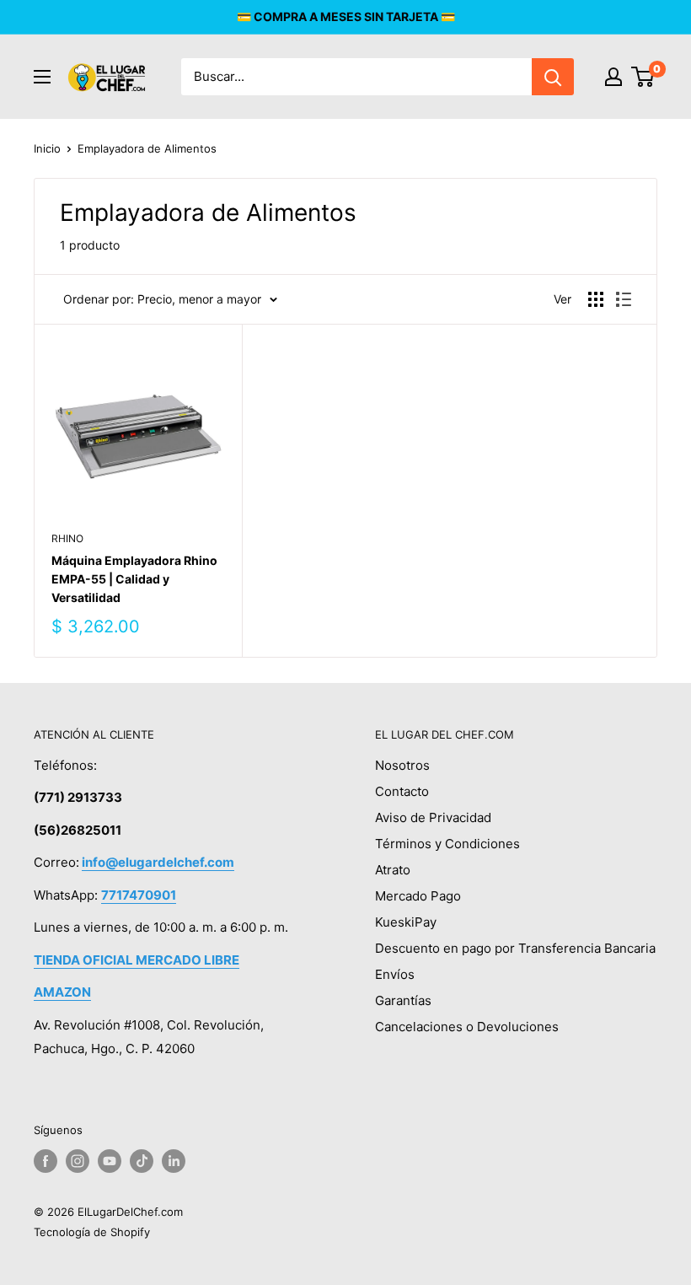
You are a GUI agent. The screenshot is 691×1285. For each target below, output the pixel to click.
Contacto (402, 791)
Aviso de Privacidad (433, 817)
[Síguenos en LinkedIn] (173, 1161)
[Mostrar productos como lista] (623, 299)
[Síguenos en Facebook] (45, 1161)
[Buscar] (553, 76)
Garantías (403, 1000)
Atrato (392, 870)
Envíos (395, 974)
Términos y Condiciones (447, 844)
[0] (643, 77)
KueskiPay (406, 922)
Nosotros (402, 765)
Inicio (47, 148)
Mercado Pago (418, 896)
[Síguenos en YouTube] (109, 1161)
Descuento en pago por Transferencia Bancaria (515, 948)
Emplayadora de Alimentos (147, 148)
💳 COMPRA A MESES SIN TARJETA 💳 (346, 16)
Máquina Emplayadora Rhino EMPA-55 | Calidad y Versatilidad (134, 578)
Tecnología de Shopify (92, 1232)
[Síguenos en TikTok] (141, 1161)
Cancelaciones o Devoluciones (467, 1027)
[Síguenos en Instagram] (77, 1161)
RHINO (67, 538)
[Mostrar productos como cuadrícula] (595, 299)
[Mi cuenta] (613, 76)
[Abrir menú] (42, 76)
